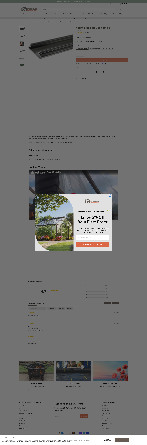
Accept (122, 440)
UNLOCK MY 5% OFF (92, 244)
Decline (137, 440)
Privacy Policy (68, 441)
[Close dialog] (110, 196)
